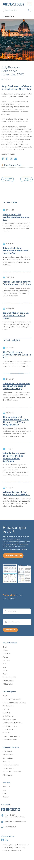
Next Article (26, 179)
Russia (5, 674)
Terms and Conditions (12, 850)
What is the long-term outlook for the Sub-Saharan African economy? (14, 457)
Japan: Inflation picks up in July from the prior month (16, 315)
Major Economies (9, 719)
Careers (6, 797)
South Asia (7, 733)
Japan (5, 670)
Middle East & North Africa (12, 723)
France (5, 657)
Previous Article (8, 179)
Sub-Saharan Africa (10, 740)
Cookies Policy (20, 847)
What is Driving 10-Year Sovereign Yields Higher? (16, 493)
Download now (11, 555)
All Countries (7, 684)
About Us (6, 787)
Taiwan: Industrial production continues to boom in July (16, 251)
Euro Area (6, 654)
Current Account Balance (12, 772)
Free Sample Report (13, 165)
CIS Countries (8, 706)
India (5, 664)
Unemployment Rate (11, 765)
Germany (6, 660)
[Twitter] (7, 840)
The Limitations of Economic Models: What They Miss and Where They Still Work (16, 421)
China (5, 650)
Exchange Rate (8, 761)
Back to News (9, 16)
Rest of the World (9, 729)
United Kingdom (9, 677)
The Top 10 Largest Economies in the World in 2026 (17, 355)
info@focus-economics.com (15, 822)
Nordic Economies (10, 726)
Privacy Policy (8, 847)
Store (5, 790)
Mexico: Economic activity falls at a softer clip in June (17, 283)
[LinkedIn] (3, 840)
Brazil (5, 647)
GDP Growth (7, 751)
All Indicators (8, 775)
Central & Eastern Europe (12, 699)
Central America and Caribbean (14, 703)
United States (8, 681)
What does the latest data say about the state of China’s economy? (16, 386)
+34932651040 (10, 827)
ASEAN (5, 696)
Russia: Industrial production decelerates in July (16, 217)
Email (5, 617)
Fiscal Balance (8, 768)
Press (5, 793)
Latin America (8, 716)
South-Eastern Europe (11, 736)
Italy (4, 667)
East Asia (6, 709)
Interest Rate (8, 758)
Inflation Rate (8, 755)
